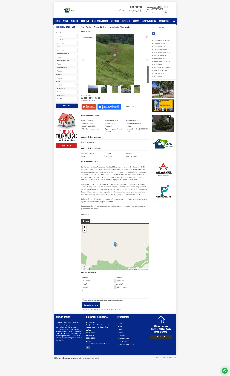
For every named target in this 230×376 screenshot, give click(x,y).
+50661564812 (157, 9)
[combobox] (67, 36)
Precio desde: (60, 88)
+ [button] (84, 226)
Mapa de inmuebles (100, 21)
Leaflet (131, 269)
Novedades (126, 21)
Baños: (58, 81)
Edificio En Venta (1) (160, 55)
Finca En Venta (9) (159, 58)
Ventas (65, 21)
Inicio (57, 21)
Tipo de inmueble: (62, 54)
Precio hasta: (60, 95)
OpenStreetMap (143, 269)
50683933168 (162, 6)
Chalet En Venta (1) (159, 46)
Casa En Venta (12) (159, 43)
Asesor (136, 21)
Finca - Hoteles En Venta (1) (162, 61)
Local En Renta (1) (159, 76)
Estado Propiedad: (62, 61)
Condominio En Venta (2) (161, 49)
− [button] (84, 230)
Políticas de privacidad (126, 344)
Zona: (58, 47)
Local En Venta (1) (159, 64)
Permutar (85, 21)
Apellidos (119, 277)
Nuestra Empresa (149, 21)
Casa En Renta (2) (159, 73)
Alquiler (74, 21)
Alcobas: (59, 74)
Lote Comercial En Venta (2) (162, 67)
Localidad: (59, 40)
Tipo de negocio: (61, 67)
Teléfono (119, 284)
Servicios (115, 21)
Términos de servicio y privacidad (111, 309)
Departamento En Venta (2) (162, 52)
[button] (147, 36)
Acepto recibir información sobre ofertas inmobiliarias (103, 300)
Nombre (85, 277)
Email (84, 284)
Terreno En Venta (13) (160, 70)
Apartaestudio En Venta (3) (162, 40)
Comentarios (86, 291)
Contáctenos (164, 21)
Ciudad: (58, 33)
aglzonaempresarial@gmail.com (97, 343)
